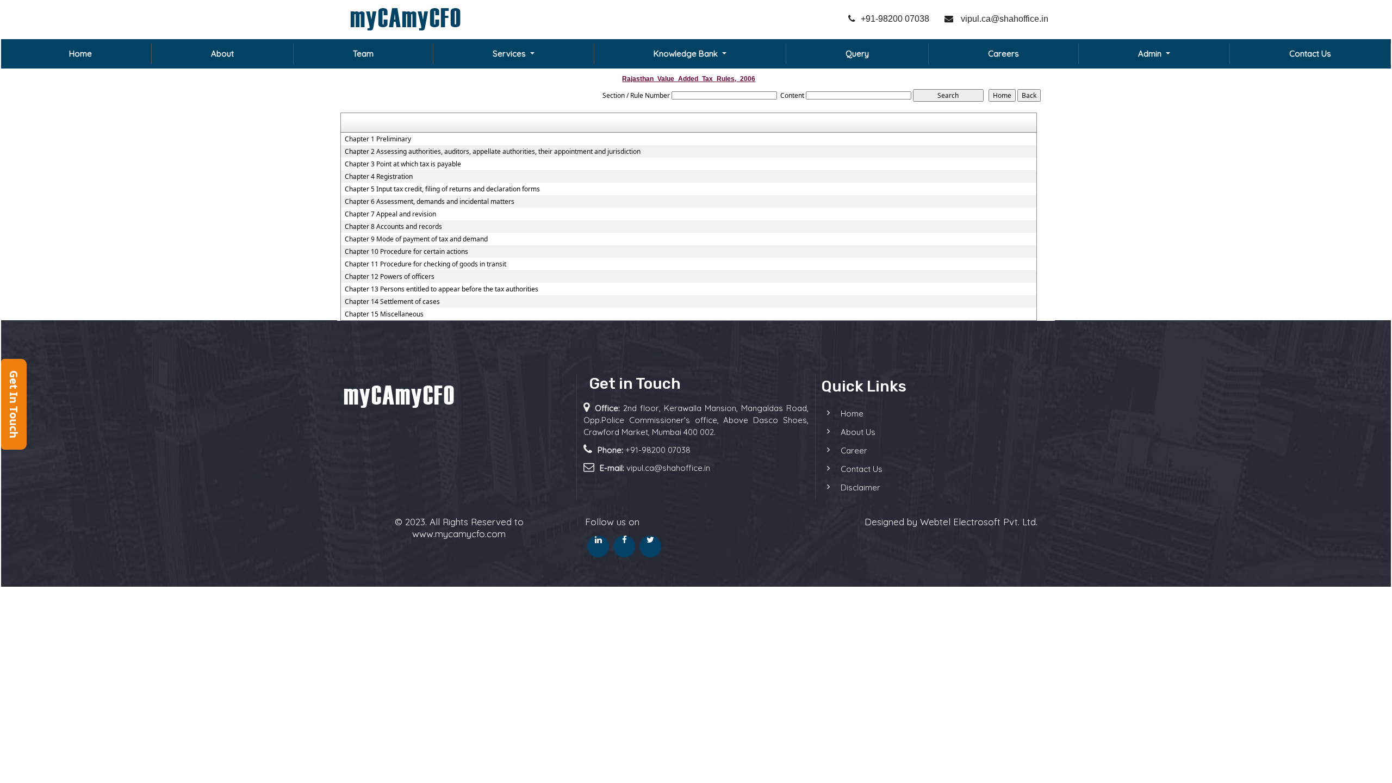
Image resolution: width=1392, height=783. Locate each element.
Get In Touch (14, 404)
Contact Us (1310, 53)
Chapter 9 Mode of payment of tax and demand (416, 239)
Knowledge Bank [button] (687, 53)
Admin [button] (1151, 53)
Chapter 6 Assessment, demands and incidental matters (429, 201)
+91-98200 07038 (895, 18)
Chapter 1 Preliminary (378, 139)
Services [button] (510, 53)
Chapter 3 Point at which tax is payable (403, 164)
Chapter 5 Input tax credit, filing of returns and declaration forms (442, 189)
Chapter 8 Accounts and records (393, 226)
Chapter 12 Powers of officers (389, 276)
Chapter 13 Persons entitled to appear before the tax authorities (441, 289)
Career (854, 450)
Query (857, 53)
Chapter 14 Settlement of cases (392, 301)
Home (80, 53)
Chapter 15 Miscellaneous (384, 314)
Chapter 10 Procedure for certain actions (406, 251)
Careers (1003, 53)
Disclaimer (860, 487)
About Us (858, 432)
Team (363, 53)
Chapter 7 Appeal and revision (390, 214)
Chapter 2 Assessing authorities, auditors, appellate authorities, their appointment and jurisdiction (493, 151)
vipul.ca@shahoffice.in (1003, 18)
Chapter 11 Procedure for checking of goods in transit (425, 264)
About (222, 53)
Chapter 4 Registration (379, 176)
